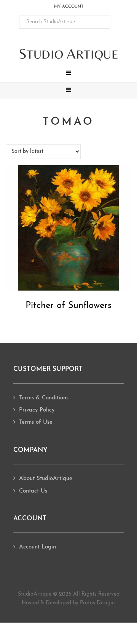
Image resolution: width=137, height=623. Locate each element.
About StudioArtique (45, 479)
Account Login (37, 547)
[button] (68, 73)
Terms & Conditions (43, 398)
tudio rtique (69, 54)
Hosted (30, 603)
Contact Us (33, 491)
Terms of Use (36, 422)
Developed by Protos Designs (81, 603)
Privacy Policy (36, 410)
